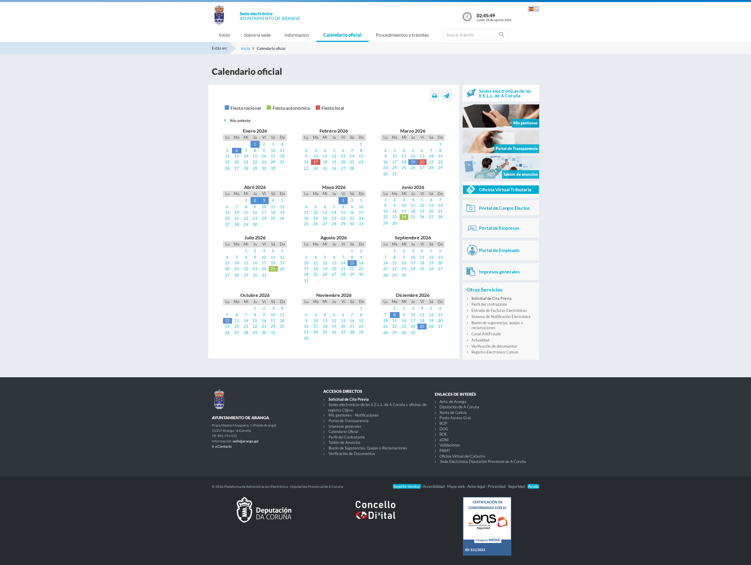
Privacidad (497, 486)
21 (246, 162)
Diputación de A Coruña (459, 407)
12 (227, 156)
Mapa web (456, 486)
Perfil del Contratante (347, 437)
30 (264, 168)
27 (236, 168)
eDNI (444, 439)
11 (282, 150)
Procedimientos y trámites (402, 35)
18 (282, 156)
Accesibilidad (434, 486)
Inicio (224, 35)
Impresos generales (345, 426)
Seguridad (517, 486)
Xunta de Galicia (453, 412)
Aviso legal (476, 486)
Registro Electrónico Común (494, 352)
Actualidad (480, 340)
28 (246, 168)
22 (255, 162)
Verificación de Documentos (352, 453)
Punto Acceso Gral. (455, 417)
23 (264, 162)
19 (227, 162)
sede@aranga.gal (245, 441)
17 (273, 156)
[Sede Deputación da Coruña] (264, 514)
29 (255, 168)
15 (255, 156)
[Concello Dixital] (375, 514)
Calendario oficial (342, 35)
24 (273, 162)
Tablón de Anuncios (345, 442)
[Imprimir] (434, 95)
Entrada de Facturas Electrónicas (499, 310)
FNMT (444, 450)
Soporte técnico (406, 486)
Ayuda (533, 486)
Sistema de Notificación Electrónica (500, 316)
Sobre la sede (257, 35)
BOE (443, 434)
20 (236, 162)
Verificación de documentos (494, 346)
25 (282, 162)
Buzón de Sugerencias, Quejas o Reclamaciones (368, 448)
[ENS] (487, 531)
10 (273, 150)
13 (236, 156)
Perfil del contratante (489, 304)
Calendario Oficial (343, 431)
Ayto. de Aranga (452, 401)
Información (297, 35)
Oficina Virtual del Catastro (462, 456)
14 (246, 156)
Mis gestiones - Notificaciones (354, 415)
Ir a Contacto (222, 446)
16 (264, 156)
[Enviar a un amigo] (446, 95)
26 (227, 168)
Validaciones (449, 445)
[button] (533, 9)
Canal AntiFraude (486, 333)
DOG (443, 429)
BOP (443, 423)
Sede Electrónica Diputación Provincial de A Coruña (483, 461)
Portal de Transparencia (348, 420)
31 (273, 168)
